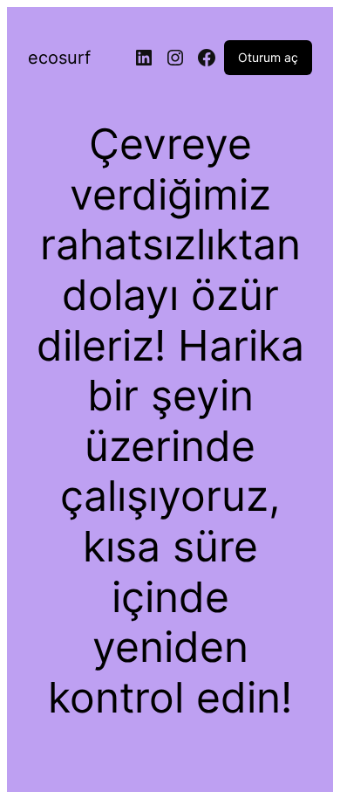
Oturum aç (268, 57)
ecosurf (59, 57)
